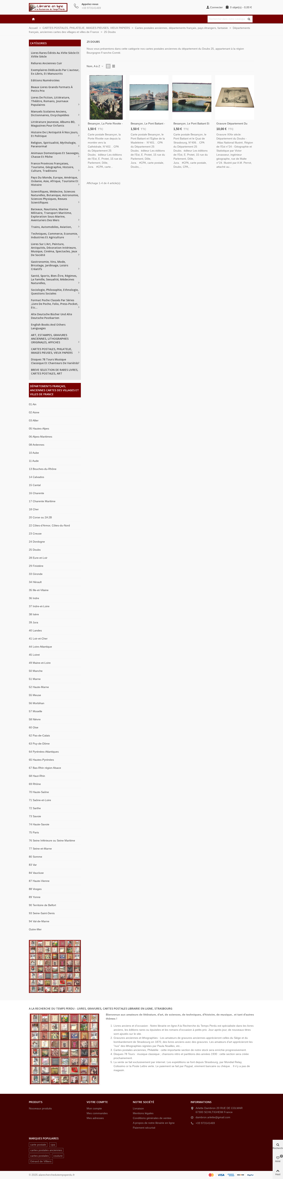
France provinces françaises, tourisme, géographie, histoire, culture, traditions (52, 167)
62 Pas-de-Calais (39, 735)
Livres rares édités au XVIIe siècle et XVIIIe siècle (55, 54)
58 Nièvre (35, 719)
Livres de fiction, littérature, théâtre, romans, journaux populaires (50, 101)
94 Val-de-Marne (39, 921)
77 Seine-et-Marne (40, 848)
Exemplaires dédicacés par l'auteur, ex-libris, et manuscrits (55, 71)
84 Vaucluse (36, 872)
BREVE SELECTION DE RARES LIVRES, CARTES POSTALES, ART (54, 371)
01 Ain (32, 404)
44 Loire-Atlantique (40, 646)
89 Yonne (34, 897)
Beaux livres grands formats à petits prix (52, 89)
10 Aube (34, 452)
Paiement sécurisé (144, 1127)
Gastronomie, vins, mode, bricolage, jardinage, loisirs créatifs (49, 265)
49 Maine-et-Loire (40, 662)
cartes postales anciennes (46, 1150)
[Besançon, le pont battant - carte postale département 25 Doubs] (149, 97)
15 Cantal (35, 485)
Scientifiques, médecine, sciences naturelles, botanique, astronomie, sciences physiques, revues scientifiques (55, 197)
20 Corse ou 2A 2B (40, 517)
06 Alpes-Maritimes (40, 436)
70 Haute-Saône (39, 792)
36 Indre (34, 598)
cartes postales (39, 1155)
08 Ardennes (36, 444)
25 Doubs (35, 549)
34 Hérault (35, 582)
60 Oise (33, 727)
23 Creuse (35, 533)
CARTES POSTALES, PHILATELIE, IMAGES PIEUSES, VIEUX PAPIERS (52, 350)
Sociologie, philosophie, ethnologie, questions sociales (55, 291)
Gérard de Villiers (40, 1161)
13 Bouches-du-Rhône (42, 468)
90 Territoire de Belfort (42, 905)
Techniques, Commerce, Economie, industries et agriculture (54, 235)
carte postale (38, 1144)
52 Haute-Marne (39, 687)
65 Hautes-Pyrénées (41, 759)
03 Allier (34, 420)
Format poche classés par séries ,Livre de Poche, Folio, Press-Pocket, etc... (54, 303)
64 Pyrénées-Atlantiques (44, 751)
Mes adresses (95, 1118)
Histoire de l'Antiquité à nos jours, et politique (54, 134)
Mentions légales (143, 1113)
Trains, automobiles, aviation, (51, 227)
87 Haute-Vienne (39, 880)
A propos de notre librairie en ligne (154, 1122)
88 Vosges (35, 889)
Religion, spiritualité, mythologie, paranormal (53, 144)
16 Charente (36, 493)
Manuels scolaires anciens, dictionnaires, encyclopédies (50, 113)
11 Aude (34, 460)
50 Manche (36, 670)
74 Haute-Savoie (39, 824)
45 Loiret (34, 654)
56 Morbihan (36, 703)
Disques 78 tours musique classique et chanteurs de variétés (54, 361)
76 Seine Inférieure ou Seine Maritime (52, 840)
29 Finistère (36, 565)
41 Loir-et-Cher (38, 638)
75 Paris (34, 832)
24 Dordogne (37, 541)
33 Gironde (36, 573)
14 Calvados (36, 477)
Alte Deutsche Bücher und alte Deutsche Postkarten (51, 316)
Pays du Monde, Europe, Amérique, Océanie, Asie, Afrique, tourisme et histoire (54, 181)
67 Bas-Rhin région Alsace (45, 767)
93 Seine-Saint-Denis (42, 913)
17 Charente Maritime (42, 501)
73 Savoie (35, 816)
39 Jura (33, 622)
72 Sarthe (35, 808)
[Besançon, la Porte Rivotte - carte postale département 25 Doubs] (106, 97)
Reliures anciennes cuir (46, 63)
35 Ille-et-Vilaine (39, 590)
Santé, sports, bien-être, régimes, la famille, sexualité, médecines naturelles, (54, 279)
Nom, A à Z (94, 66)
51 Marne (35, 678)
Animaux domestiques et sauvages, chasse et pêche (55, 154)
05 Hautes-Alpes (39, 428)
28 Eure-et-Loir (38, 557)
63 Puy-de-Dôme (39, 743)
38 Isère (34, 614)
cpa (53, 1144)
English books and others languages (48, 326)
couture (58, 1155)
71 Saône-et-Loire (40, 800)
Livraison (138, 1108)
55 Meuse (35, 695)
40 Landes (35, 630)
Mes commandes (97, 1113)
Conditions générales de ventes (152, 1118)
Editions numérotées (45, 80)
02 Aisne (34, 412)
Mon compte (94, 1108)
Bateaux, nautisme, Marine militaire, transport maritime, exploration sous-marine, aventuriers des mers (51, 214)
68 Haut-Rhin (37, 775)
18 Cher (34, 509)
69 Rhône (35, 783)
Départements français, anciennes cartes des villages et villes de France (54, 390)
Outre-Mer (35, 929)
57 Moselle (35, 711)
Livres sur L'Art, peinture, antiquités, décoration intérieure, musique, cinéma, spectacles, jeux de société (54, 249)
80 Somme (35, 856)
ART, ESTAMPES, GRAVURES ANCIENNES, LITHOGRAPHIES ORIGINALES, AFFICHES (50, 338)
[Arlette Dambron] (50, 7)
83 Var (33, 864)
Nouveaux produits (40, 1108)
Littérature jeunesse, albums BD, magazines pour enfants (53, 123)
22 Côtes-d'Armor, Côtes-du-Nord (49, 525)
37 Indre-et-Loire (39, 606)
